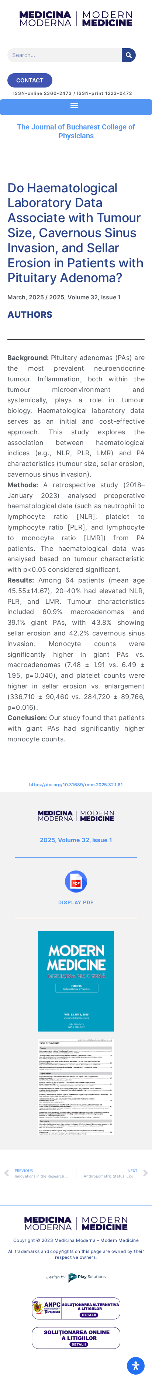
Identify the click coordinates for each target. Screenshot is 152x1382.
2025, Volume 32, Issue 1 (85, 297)
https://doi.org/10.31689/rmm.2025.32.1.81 (76, 784)
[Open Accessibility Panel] (136, 1366)
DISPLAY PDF (76, 902)
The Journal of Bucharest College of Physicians (76, 131)
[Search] (129, 55)
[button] (74, 105)
